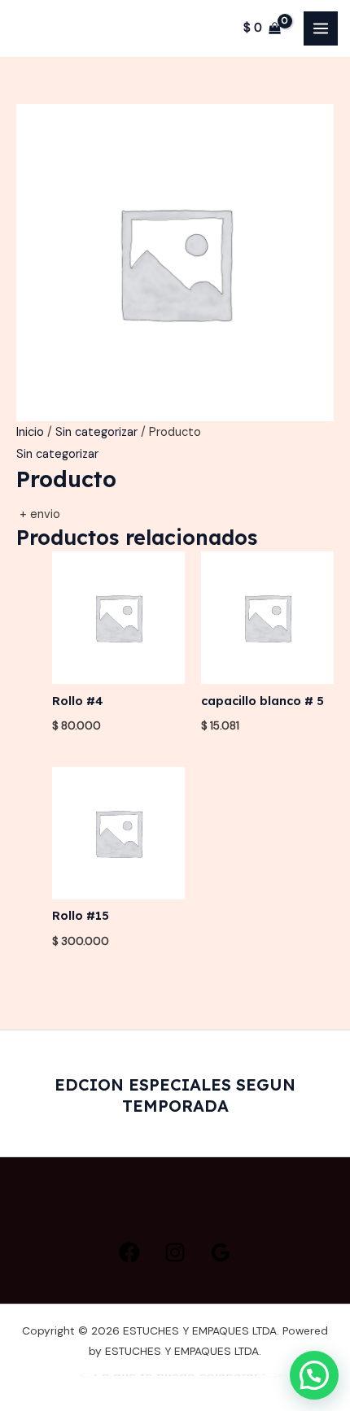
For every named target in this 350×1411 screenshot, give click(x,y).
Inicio (30, 432)
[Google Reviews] (220, 1252)
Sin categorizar (96, 432)
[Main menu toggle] (321, 28)
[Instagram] (175, 1252)
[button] (314, 1375)
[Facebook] (129, 1252)
